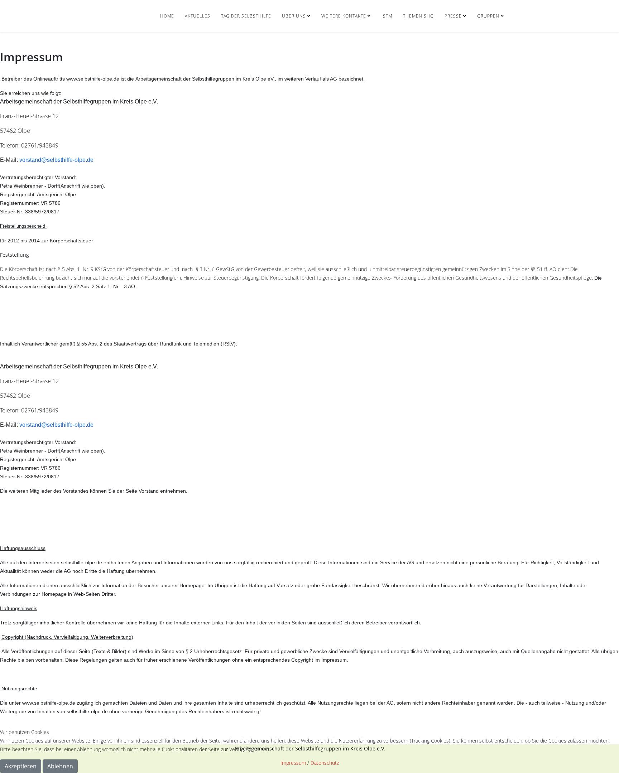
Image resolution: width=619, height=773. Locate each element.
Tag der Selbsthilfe (246, 16)
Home (167, 16)
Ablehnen (60, 766)
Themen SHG (418, 16)
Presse (453, 16)
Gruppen (488, 16)
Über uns (294, 16)
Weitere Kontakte (343, 16)
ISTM (387, 16)
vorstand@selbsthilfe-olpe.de (56, 160)
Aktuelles (197, 16)
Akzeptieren (21, 766)
